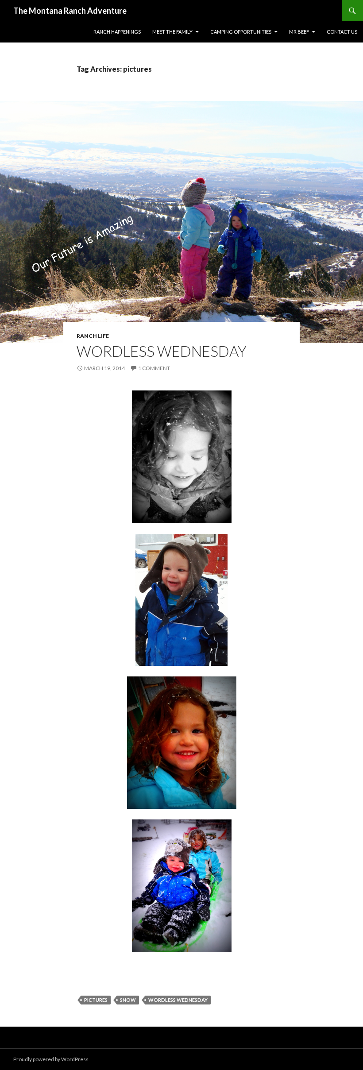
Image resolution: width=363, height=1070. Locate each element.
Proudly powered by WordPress (51, 1059)
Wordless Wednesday (162, 351)
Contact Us (342, 32)
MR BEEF (299, 32)
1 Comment (154, 368)
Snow (128, 1000)
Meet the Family (172, 32)
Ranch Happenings (117, 32)
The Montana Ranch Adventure (70, 10)
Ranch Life (93, 335)
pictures (96, 1000)
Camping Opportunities (240, 32)
